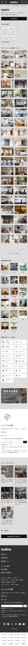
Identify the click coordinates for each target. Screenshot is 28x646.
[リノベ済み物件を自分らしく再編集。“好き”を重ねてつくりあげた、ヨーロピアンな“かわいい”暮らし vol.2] (7, 161)
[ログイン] (2, 2)
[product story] (7, 475)
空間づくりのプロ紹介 (6, 572)
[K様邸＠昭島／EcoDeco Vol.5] (21, 64)
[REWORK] (23, 644)
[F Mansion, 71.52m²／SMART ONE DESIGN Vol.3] (7, 180)
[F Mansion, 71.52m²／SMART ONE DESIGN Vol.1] (7, 171)
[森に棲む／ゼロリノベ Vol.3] (7, 103)
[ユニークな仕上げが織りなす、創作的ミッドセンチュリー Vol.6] (21, 74)
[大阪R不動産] (17, 638)
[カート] (6, 2)
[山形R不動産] (11, 635)
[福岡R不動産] (4, 641)
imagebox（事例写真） (15, 5)
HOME (2, 5)
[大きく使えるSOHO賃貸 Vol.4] (21, 142)
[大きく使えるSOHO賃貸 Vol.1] (7, 132)
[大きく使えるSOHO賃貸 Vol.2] (21, 132)
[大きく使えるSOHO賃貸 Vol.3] (7, 142)
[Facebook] (16, 624)
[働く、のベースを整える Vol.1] (7, 190)
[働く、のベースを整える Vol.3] (7, 200)
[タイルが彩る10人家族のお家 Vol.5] (21, 210)
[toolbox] (6, 549)
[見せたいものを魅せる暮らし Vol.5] (21, 239)
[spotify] (24, 624)
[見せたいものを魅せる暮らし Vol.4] (7, 239)
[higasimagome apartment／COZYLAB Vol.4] (7, 84)
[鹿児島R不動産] (11, 641)
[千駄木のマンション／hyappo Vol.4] (21, 84)
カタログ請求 (4, 569)
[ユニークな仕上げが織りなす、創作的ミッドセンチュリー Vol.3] (7, 74)
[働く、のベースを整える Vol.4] (21, 200)
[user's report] (21, 496)
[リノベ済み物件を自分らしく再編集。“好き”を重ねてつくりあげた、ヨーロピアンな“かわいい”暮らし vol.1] (21, 151)
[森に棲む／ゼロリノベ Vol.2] (21, 93)
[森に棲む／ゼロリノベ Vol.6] (21, 103)
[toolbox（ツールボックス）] (14, 2)
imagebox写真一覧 (24, 5)
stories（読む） (7, 5)
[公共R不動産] (23, 641)
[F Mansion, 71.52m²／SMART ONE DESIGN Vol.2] (21, 171)
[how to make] (7, 496)
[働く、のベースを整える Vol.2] (21, 190)
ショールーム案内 (5, 566)
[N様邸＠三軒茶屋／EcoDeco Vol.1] (7, 151)
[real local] (17, 644)
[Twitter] (12, 624)
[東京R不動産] (4, 635)
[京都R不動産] (11, 638)
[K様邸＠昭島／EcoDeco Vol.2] (21, 54)
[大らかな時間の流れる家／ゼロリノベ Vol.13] (21, 122)
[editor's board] (21, 475)
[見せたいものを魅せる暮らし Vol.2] (7, 229)
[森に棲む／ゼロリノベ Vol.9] (21, 113)
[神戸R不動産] (23, 638)
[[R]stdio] (11, 644)
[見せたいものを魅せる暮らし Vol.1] (21, 219)
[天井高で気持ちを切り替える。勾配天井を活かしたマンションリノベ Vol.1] (7, 219)
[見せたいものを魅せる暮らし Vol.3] (21, 229)
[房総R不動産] (17, 635)
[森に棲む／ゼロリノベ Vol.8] (7, 113)
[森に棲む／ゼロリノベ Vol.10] (7, 122)
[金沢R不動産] (4, 638)
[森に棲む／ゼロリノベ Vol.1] (7, 93)
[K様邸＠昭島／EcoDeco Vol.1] (7, 54)
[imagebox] (5, 10)
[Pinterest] (8, 624)
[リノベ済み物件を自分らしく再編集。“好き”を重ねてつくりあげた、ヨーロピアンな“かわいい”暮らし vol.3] (21, 161)
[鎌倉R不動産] (23, 635)
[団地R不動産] (17, 641)
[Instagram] (4, 624)
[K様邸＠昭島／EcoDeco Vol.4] (7, 64)
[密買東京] (4, 644)
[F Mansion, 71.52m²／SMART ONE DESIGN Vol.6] (21, 180)
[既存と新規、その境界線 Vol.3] (7, 210)
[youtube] (20, 624)
